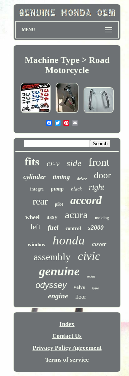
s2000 (96, 227)
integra (37, 189)
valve (79, 287)
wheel (32, 217)
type (95, 288)
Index (67, 324)
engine (58, 296)
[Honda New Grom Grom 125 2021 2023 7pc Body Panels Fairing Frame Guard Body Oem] (35, 112)
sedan (91, 276)
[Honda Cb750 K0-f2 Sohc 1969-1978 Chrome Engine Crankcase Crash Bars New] (98, 112)
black (76, 188)
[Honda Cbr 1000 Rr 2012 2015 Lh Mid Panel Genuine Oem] (67, 112)
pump (57, 189)
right (96, 187)
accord (86, 200)
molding (102, 217)
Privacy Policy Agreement (67, 347)
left (35, 227)
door (102, 175)
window (37, 244)
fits (32, 161)
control (73, 228)
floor (80, 297)
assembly (52, 257)
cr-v (53, 162)
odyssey (51, 285)
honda (69, 240)
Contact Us (67, 336)
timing (61, 176)
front (99, 162)
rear (40, 201)
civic (89, 255)
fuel (53, 227)
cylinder (34, 176)
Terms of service (67, 359)
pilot (59, 204)
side (74, 163)
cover (99, 243)
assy (52, 217)
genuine (59, 271)
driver (82, 178)
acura (76, 214)
